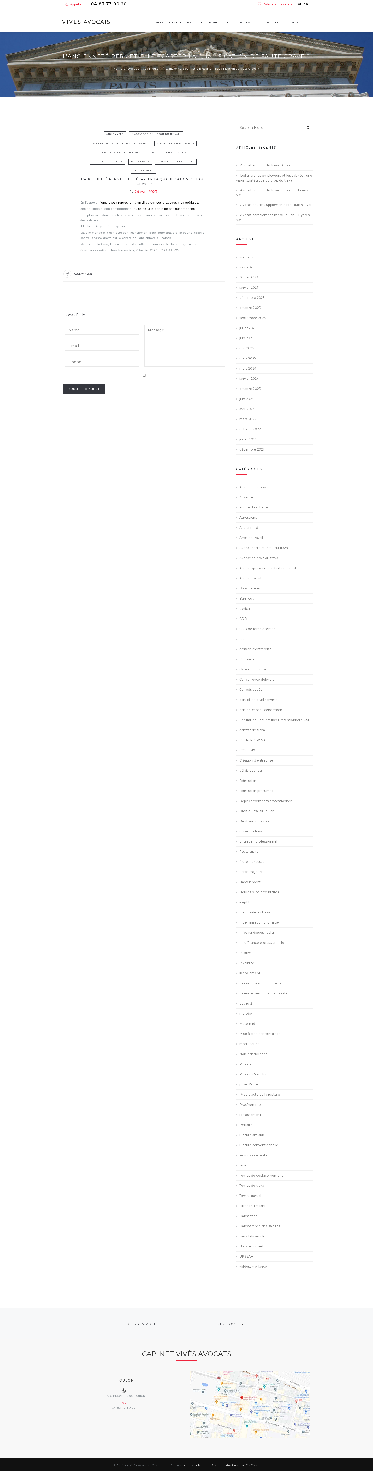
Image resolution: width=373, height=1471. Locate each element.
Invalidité (246, 963)
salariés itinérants (253, 1155)
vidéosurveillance (253, 1267)
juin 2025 (246, 338)
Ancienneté (114, 134)
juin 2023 (246, 399)
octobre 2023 (250, 389)
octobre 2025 (250, 308)
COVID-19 (247, 750)
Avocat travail (250, 578)
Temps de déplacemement (261, 1175)
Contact (294, 22)
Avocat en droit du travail (259, 558)
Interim (245, 953)
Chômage (247, 659)
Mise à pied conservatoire (260, 1034)
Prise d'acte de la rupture (259, 1094)
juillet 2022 (248, 439)
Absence (246, 497)
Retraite (245, 1125)
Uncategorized (251, 1246)
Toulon (302, 4)
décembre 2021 (251, 449)
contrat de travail (252, 730)
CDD (243, 619)
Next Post (228, 1324)
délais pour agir (251, 771)
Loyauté (246, 1003)
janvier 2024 (249, 379)
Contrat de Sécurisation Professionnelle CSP (275, 720)
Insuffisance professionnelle (261, 943)
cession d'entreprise (255, 649)
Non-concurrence (253, 1054)
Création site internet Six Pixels (236, 1465)
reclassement (250, 1115)
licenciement (143, 170)
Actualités (268, 22)
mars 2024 (247, 368)
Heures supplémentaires (259, 892)
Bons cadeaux (250, 588)
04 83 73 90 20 (109, 3)
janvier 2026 (249, 287)
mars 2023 (247, 419)
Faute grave (140, 161)
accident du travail (254, 507)
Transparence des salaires (259, 1226)
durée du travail (251, 831)
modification (249, 1044)
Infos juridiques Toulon (176, 161)
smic (243, 1165)
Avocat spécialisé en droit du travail (120, 143)
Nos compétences (174, 22)
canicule (246, 609)
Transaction (248, 1216)
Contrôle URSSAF (253, 740)
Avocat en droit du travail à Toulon (267, 165)
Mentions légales (196, 1465)
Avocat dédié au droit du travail (156, 134)
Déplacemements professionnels (266, 801)
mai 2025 (246, 348)
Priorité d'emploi (252, 1074)
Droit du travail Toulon (168, 152)
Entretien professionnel (258, 841)
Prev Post (145, 1324)
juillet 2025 (247, 328)
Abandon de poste (254, 487)
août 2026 (247, 257)
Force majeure (251, 872)
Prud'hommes (250, 1105)
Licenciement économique (261, 983)
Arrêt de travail (251, 538)
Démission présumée (256, 791)
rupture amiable (252, 1135)
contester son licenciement (121, 152)
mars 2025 (247, 358)
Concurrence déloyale (256, 679)
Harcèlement (250, 882)
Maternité (247, 1024)
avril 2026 (246, 267)
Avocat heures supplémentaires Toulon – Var (275, 205)
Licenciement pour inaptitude (263, 993)
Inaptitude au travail (255, 912)
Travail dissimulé (252, 1236)
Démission (247, 781)
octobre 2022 (250, 429)
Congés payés (250, 690)
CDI (242, 639)
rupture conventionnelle (258, 1145)
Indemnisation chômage (259, 922)
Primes (245, 1064)
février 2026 (248, 277)
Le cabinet (209, 22)
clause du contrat (253, 669)
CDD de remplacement (258, 629)
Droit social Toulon (107, 161)
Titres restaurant (252, 1206)
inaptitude (247, 902)
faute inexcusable (253, 862)
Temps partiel (250, 1196)
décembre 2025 (252, 298)
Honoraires (238, 22)
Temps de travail (252, 1186)
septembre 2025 (252, 318)
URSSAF (246, 1256)
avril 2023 (246, 409)
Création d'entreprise (256, 760)
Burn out (246, 598)
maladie (245, 1013)
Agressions (248, 517)
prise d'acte (248, 1084)
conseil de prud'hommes (175, 143)
